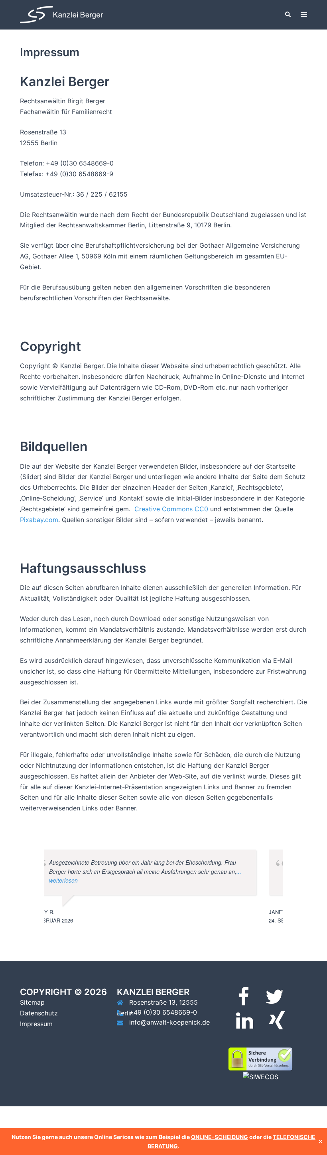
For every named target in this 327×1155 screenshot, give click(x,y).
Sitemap (32, 1002)
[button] (287, 15)
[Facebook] (243, 1001)
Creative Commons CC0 (171, 509)
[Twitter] (274, 1001)
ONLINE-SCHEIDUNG (219, 1136)
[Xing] (277, 1025)
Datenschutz (39, 1013)
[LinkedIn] (244, 1025)
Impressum (36, 1024)
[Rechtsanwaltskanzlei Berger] (64, 14)
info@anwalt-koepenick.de (169, 1022)
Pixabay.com (39, 520)
